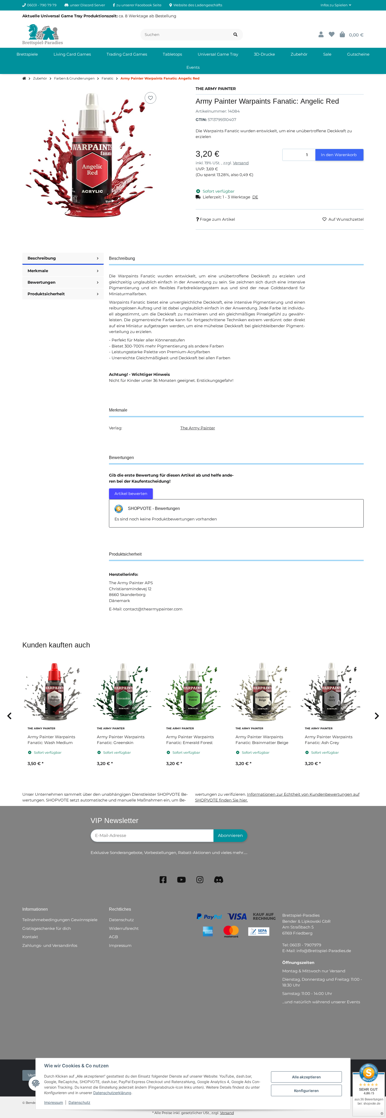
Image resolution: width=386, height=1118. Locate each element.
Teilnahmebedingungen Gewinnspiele (59, 919)
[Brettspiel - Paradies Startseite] (42, 34)
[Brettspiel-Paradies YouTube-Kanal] (181, 880)
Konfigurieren (306, 1090)
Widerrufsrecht (124, 928)
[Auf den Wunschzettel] (150, 98)
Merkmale (38, 270)
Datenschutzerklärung (112, 1092)
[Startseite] (24, 78)
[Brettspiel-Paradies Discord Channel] (218, 880)
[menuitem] (27, 54)
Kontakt (30, 936)
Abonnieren (230, 835)
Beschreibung (42, 258)
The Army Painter (197, 427)
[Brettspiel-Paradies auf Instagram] (199, 880)
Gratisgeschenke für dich (46, 928)
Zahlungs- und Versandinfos (49, 945)
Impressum (53, 1102)
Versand (241, 162)
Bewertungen (41, 282)
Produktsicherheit (46, 293)
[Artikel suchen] (235, 35)
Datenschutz (79, 1102)
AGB (113, 936)
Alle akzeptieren (306, 1077)
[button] (335, 5)
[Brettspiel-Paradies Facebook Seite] (163, 880)
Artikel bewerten (130, 493)
